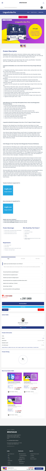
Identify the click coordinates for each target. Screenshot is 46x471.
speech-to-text (24, 347)
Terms (9, 458)
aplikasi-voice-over (11, 347)
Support (9, 463)
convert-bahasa (30, 347)
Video (9, 386)
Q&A (8, 455)
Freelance (32, 457)
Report (9, 309)
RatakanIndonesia (23, 453)
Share (23, 17)
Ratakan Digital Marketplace (21, 459)
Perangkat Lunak (10, 387)
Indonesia (8, 429)
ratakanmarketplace (23, 455)
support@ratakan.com (10, 446)
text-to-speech (18, 347)
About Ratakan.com (11, 453)
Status (9, 462)
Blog (8, 457)
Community (22, 463)
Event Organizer (33, 458)
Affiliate (32, 455)
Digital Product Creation (35, 453)
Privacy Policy (10, 460)
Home (28, 12)
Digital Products (34, 12)
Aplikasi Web (41, 12)
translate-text (35, 347)
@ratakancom (22, 457)
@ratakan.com (22, 461)
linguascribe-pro (5, 347)
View (23, 327)
